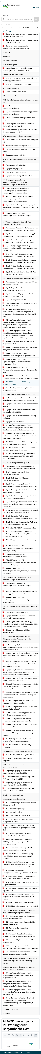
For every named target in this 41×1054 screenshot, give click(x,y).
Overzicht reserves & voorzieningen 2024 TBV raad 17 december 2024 (19, 778)
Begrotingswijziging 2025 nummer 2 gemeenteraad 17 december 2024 (17, 784)
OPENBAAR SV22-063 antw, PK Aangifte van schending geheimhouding (20, 79)
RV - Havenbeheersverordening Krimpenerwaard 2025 (15, 107)
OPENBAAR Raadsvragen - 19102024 (19, 84)
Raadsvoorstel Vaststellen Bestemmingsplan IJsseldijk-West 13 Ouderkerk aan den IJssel (20, 229)
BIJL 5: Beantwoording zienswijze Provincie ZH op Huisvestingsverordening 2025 (20, 497)
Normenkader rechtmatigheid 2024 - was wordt (19, 150)
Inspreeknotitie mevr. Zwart (16, 92)
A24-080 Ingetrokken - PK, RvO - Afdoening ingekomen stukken (20, 726)
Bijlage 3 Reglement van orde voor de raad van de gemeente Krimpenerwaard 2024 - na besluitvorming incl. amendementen (19, 672)
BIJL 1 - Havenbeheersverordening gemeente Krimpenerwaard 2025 (20, 113)
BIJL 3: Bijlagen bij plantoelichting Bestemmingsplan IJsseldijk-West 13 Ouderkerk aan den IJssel (20, 248)
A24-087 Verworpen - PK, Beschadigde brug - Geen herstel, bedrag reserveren (20, 443)
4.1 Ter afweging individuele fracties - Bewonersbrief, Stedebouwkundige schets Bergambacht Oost (18, 975)
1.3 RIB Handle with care (14, 812)
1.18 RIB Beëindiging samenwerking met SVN (22, 906)
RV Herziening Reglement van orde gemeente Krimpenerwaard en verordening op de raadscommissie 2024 (20, 647)
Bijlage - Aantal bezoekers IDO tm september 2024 (16, 631)
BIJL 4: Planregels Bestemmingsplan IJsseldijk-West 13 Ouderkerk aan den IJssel (18, 255)
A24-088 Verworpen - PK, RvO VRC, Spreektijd (17, 746)
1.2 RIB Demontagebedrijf (15, 808)
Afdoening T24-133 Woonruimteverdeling (21, 528)
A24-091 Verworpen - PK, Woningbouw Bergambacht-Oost (18, 383)
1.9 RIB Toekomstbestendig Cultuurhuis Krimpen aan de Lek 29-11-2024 (18, 849)
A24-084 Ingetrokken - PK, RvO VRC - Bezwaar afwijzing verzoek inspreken (17, 740)
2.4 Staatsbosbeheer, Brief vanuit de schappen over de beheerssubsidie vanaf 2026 (19, 935)
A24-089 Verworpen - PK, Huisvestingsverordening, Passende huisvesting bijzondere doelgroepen (19, 562)
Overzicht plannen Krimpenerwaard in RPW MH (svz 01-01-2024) (20, 305)
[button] (36, 19)
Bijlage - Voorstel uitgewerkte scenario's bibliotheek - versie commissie (19, 617)
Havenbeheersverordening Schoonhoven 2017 (19, 119)
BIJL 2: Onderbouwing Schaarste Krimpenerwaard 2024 (16, 479)
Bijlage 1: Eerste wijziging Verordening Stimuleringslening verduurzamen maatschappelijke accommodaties (18, 199)
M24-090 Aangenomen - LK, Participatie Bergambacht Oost (19, 389)
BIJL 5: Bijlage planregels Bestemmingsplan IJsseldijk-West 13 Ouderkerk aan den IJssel (20, 261)
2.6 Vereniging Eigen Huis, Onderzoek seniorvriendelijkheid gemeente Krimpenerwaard (20, 947)
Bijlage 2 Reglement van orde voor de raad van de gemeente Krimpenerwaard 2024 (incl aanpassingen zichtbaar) (19, 664)
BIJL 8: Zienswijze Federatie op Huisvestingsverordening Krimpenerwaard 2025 (20, 517)
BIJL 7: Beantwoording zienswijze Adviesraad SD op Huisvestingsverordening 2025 (20, 511)
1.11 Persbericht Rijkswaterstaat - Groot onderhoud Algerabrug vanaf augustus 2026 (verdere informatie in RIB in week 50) (18, 864)
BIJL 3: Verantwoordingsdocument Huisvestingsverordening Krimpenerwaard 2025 (20, 485)
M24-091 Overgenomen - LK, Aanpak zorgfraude (17, 760)
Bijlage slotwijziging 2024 (15, 169)
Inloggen (28, 1052)
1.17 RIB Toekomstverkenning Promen (20, 902)
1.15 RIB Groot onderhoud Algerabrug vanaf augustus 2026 (20, 890)
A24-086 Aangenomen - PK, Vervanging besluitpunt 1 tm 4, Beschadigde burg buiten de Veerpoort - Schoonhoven (20, 436)
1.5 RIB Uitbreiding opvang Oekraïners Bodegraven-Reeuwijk (18, 821)
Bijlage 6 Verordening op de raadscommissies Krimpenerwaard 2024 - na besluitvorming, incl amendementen (20, 695)
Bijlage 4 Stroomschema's (15, 422)
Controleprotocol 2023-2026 (16, 155)
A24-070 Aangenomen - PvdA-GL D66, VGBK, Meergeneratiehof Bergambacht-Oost (20, 349)
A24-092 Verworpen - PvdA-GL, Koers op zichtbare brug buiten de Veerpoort (19, 449)
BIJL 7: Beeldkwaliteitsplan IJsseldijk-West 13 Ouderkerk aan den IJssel (19, 273)
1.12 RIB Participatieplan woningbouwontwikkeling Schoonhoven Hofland (20, 872)
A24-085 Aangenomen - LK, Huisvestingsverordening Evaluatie (15, 555)
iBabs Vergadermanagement (12, 1052)
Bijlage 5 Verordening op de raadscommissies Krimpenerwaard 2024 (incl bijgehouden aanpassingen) (20, 686)
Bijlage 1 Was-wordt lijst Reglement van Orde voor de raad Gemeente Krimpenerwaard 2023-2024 (20, 655)
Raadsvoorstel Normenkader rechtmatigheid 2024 (20, 141)
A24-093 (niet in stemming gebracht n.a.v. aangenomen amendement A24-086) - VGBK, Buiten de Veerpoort (19, 456)
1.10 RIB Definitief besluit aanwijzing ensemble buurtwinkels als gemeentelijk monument (18, 856)
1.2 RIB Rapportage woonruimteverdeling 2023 (19, 541)
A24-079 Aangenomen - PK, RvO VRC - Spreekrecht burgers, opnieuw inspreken (18, 720)
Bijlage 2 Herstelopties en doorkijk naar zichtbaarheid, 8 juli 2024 (19, 411)
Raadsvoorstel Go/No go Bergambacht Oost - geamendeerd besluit (20, 283)
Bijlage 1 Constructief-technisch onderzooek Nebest (20, 405)
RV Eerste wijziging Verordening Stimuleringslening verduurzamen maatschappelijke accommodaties (16, 191)
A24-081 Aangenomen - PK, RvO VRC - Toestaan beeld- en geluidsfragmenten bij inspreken (18, 733)
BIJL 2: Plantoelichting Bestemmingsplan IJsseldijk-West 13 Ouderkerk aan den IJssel (19, 241)
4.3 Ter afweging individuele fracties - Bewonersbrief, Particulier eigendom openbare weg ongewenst (19, 992)
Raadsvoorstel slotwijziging (15, 165)
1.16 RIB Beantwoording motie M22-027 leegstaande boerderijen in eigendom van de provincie (19, 897)
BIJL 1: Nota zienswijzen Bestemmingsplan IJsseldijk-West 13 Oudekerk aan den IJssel (19, 235)
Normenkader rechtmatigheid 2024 (18, 145)
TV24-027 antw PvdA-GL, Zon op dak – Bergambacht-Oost (18, 343)
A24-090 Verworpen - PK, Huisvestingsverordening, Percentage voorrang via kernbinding (20, 571)
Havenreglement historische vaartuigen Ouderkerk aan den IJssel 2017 (18, 125)
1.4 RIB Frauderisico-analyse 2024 (18, 816)
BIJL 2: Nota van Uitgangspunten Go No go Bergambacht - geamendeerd (19, 295)
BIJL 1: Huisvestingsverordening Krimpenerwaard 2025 (16, 473)
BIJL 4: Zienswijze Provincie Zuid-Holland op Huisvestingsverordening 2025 (20, 491)
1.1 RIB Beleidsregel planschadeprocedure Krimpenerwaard (19, 804)
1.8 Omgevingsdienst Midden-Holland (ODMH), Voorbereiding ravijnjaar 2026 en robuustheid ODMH (18, 842)
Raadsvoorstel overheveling (16, 172)
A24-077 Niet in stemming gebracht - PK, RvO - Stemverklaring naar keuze (19, 714)
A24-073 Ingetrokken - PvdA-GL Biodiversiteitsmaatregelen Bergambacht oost (19, 355)
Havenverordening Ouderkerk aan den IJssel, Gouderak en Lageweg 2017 (20, 131)
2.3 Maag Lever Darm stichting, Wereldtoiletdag (15, 929)
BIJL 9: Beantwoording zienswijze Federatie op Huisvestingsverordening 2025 (20, 523)
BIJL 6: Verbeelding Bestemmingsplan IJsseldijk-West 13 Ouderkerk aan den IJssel (18, 267)
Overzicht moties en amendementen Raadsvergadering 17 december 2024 (17, 69)
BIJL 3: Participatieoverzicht (16, 300)
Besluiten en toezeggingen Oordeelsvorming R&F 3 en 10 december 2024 (20, 35)
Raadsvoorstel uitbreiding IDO (17, 612)
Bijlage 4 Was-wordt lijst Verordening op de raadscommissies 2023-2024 (20, 679)
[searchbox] (17, 19)
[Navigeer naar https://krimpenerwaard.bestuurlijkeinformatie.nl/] (11, 7)
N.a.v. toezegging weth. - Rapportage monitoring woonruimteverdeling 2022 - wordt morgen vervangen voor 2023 (19, 534)
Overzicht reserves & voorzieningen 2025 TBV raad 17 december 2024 (19, 790)
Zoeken (3, 15)
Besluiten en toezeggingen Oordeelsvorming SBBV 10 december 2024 (20, 41)
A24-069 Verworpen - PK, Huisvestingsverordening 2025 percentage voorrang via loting (18, 548)
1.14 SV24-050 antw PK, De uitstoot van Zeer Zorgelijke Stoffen (20, 884)
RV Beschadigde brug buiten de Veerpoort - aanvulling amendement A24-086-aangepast (20, 399)
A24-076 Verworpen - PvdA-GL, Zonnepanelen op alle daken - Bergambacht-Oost (20, 377)
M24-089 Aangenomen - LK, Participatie (20, 755)
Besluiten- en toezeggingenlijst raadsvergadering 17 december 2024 (16, 47)
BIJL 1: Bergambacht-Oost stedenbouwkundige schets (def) (14, 289)
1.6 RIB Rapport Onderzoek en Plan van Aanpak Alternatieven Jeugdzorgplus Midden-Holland (19, 828)
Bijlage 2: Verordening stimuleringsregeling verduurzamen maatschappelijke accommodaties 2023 (20, 207)
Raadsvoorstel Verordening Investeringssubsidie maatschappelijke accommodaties (17, 586)
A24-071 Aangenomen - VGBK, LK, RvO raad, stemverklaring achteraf (20, 708)
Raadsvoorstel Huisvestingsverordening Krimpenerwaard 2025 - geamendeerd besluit (19, 467)
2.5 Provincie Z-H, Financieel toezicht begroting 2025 (18, 941)
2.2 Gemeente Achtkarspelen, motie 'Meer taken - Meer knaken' (19, 923)
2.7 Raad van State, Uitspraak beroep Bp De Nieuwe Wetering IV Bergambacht (20, 953)
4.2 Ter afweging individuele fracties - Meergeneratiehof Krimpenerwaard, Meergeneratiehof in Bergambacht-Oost (18, 984)
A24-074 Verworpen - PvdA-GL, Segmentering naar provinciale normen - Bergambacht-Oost (17, 362)
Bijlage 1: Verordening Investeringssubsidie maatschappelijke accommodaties (20, 593)
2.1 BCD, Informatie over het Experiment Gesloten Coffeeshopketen (19, 917)
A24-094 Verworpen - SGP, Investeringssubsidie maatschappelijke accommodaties (17, 216)
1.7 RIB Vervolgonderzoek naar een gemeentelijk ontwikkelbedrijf (17, 835)
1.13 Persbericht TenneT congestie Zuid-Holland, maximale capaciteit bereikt (19, 878)
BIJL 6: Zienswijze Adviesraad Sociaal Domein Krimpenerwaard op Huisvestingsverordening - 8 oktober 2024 (20, 504)
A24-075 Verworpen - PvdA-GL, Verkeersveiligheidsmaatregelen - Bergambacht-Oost (20, 370)
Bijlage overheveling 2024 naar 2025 (19, 176)
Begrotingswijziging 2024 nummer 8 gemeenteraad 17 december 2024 (17, 772)
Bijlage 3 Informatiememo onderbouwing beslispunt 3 (19, 417)
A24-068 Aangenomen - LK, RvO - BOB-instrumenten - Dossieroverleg (18, 702)
